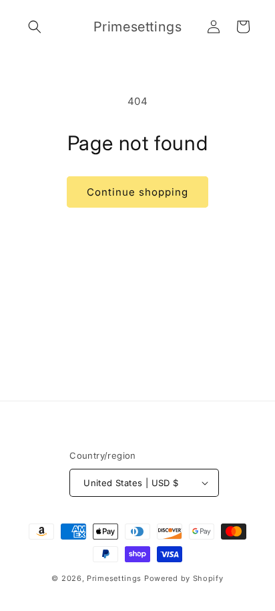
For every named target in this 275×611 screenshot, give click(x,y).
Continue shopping (137, 192)
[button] (34, 26)
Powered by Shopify (184, 578)
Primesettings (114, 578)
